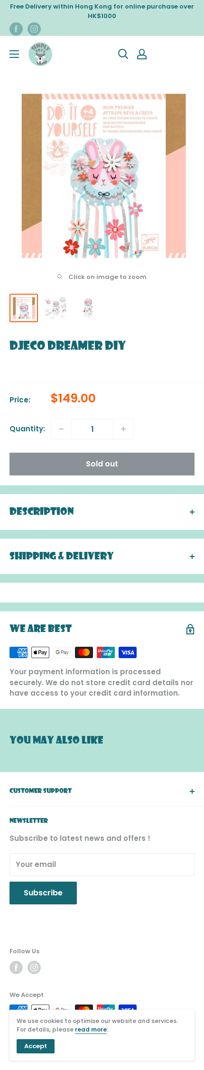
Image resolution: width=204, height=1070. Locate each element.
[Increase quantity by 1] (123, 429)
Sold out (102, 463)
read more (91, 1029)
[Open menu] (14, 54)
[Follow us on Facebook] (16, 29)
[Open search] (123, 54)
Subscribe (43, 892)
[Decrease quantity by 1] (61, 429)
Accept (35, 1046)
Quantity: (27, 429)
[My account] (142, 54)
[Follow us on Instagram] (34, 29)
